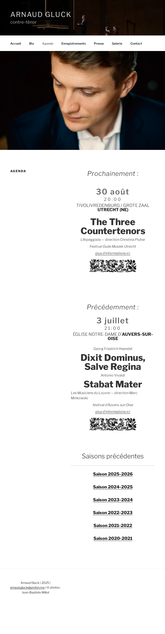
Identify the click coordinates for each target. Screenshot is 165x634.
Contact (136, 43)
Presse (99, 43)
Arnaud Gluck (41, 14)
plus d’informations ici (112, 253)
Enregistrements (73, 43)
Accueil (15, 43)
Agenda (47, 43)
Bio (31, 43)
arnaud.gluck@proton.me (27, 587)
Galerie (117, 43)
